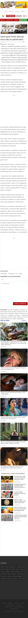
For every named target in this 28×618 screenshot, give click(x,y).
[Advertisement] (14, 110)
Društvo (9, 20)
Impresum (17, 11)
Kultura (3, 571)
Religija (7, 571)
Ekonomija (17, 571)
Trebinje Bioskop (14, 608)
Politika (12, 571)
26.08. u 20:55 (18, 490)
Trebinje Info (19, 605)
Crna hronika (4, 573)
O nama (5, 11)
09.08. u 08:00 (18, 521)
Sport (16, 20)
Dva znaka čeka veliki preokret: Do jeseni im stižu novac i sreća (19, 478)
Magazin (14, 573)
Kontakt (22, 11)
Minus (20, 273)
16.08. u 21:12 (18, 497)
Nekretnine (23, 20)
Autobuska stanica (10, 605)
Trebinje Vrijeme (8, 607)
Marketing (11, 11)
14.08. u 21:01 (18, 505)
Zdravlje (10, 576)
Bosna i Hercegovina (5, 569)
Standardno (3, 273)
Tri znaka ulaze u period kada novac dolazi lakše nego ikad (20, 517)
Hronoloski (11, 273)
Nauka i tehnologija (17, 576)
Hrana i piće (3, 576)
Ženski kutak (14, 578)
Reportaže (3, 578)
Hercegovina (13, 566)
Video (2, 580)
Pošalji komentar (20, 303)
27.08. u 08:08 (18, 482)
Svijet (17, 569)
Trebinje (7, 566)
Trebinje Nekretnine (19, 607)
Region (13, 569)
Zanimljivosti (3, 42)
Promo (19, 578)
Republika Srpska (21, 566)
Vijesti (2, 20)
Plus (16, 273)
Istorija (8, 578)
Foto (23, 578)
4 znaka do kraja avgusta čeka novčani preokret (20, 493)
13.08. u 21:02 (18, 513)
